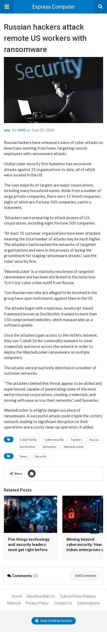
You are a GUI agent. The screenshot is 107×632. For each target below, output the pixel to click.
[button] (7, 7)
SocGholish (27, 447)
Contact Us (63, 603)
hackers (76, 440)
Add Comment (85, 576)
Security (40, 456)
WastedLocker (74, 447)
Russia (94, 440)
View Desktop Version (55, 621)
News (23, 456)
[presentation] (94, 529)
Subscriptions (88, 603)
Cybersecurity (54, 440)
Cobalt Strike (28, 440)
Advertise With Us (41, 596)
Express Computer (53, 7)
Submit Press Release (78, 596)
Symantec (49, 447)
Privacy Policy (37, 603)
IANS (21, 130)
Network (14, 603)
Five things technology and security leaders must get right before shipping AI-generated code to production (28, 550)
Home (17, 596)
